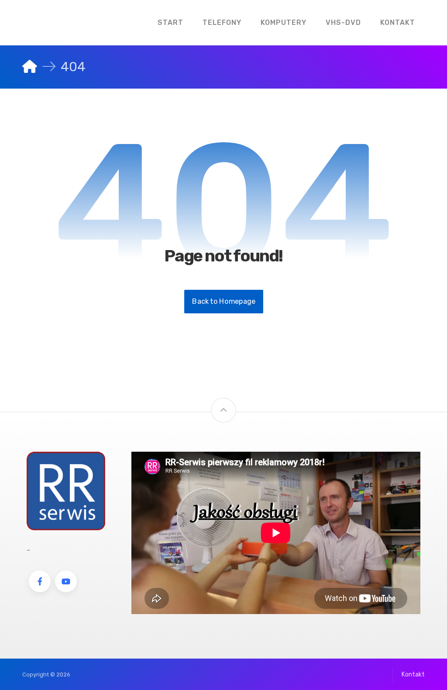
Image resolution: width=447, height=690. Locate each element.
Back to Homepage (223, 301)
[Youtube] (66, 581)
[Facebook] (40, 581)
